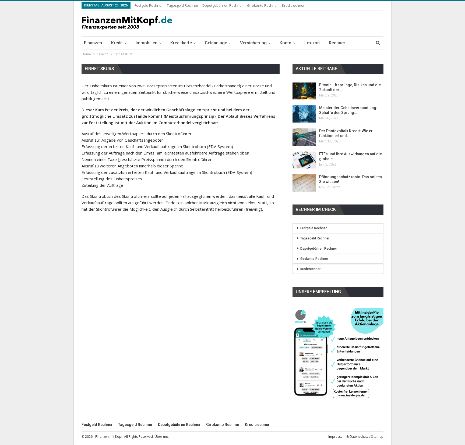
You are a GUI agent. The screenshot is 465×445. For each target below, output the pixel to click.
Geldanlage (216, 42)
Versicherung (253, 42)
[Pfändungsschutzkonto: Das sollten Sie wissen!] (304, 183)
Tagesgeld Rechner (182, 5)
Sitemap (377, 436)
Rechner (337, 42)
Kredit (117, 42)
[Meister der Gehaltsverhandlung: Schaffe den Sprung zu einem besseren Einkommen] (304, 114)
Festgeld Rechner (149, 5)
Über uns (161, 436)
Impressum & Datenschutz (348, 436)
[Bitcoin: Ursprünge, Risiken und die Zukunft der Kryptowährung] (304, 91)
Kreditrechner (293, 5)
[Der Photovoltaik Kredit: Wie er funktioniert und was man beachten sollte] (304, 137)
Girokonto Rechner (262, 5)
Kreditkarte (181, 42)
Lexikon (312, 42)
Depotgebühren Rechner (222, 5)
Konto (285, 42)
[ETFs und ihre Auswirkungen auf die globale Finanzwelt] (304, 160)
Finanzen (93, 42)
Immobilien (146, 42)
